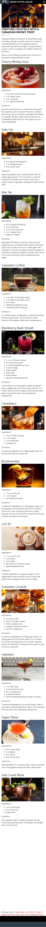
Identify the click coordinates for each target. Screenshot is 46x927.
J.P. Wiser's (38, 912)
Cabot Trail (24, 914)
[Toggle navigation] (44, 2)
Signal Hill (6, 914)
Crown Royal (19, 912)
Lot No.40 (29, 912)
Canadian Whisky (36, 914)
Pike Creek (14, 914)
